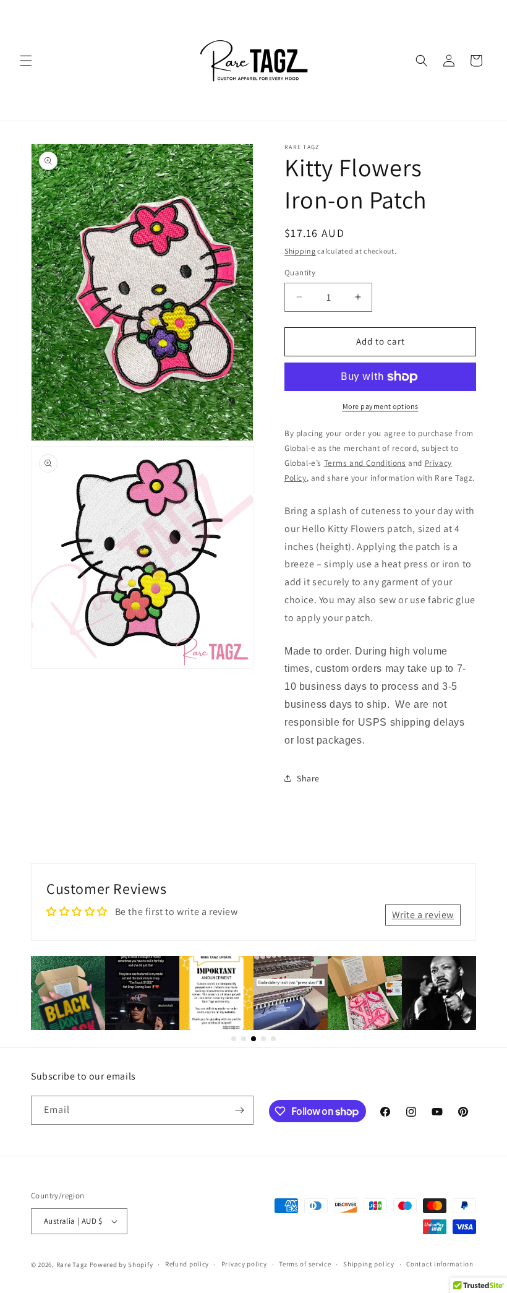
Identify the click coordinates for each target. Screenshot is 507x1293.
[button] (26, 60)
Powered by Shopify (121, 1264)
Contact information (439, 1264)
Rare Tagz (72, 1264)
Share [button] (308, 778)
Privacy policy (244, 1264)
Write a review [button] (423, 914)
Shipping (300, 251)
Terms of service (305, 1264)
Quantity (299, 272)
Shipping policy (368, 1264)
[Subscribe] (239, 1110)
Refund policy (187, 1264)
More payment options (381, 406)
